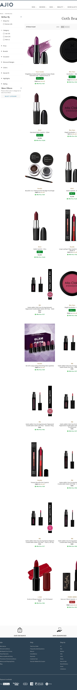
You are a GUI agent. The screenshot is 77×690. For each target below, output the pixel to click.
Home (1, 13)
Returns (32, 651)
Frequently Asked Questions (37, 649)
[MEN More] (36, 7)
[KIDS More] (54, 7)
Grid (57, 27)
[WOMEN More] (46, 7)
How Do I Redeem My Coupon (37, 661)
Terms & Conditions (5, 649)
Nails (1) (7, 39)
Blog (1, 664)
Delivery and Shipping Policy (7, 661)
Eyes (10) (7, 36)
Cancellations (33, 654)
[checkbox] (12, 23)
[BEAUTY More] (64, 7)
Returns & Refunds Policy (6, 656)
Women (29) (8, 24)
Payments (32, 656)
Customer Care (34, 659)
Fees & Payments (4, 654)
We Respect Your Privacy (6, 651)
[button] (12, 17)
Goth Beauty (8, 13)
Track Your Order (34, 646)
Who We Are (3, 646)
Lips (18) (7, 33)
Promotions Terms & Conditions (8, 659)
